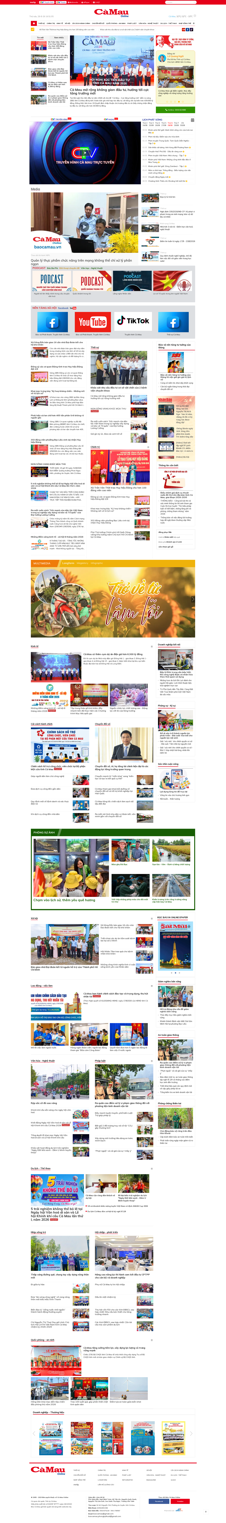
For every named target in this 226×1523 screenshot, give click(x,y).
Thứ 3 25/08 (151, 124)
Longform (68, 563)
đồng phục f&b (165, 532)
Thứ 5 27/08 (163, 124)
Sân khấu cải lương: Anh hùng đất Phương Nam (168, 147)
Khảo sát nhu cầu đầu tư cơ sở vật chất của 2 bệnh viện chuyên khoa (127, 30)
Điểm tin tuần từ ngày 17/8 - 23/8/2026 (177, 241)
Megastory (82, 563)
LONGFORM (102, 1480)
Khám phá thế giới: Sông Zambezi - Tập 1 (166, 166)
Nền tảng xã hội (44, 307)
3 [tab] (175, 102)
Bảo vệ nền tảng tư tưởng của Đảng (175, 346)
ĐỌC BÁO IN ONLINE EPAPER (172, 917)
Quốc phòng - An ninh (115, 23)
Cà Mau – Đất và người (133, 334)
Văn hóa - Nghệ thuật (149, 23)
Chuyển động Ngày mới (158, 177)
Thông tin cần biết (168, 465)
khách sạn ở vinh (174, 542)
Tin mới (40, 37)
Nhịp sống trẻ (185, 23)
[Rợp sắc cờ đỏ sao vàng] (60, 1081)
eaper (87, 2)
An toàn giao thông (168, 1034)
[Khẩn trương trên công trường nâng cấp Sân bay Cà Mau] (171, 885)
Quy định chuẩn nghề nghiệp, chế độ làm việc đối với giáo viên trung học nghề (176, 258)
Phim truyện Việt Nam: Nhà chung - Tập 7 (166, 155)
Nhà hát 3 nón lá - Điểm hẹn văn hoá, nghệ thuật (176, 228)
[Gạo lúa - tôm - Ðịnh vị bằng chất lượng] (171, 850)
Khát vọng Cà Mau (167, 223)
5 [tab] (183, 102)
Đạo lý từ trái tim (167, 197)
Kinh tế (60, 23)
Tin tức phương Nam (52, 334)
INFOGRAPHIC (127, 1480)
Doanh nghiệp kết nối (169, 644)
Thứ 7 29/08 (176, 124)
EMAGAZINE (151, 1480)
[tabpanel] (175, 75)
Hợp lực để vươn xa (161, 293)
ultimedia (73, 2)
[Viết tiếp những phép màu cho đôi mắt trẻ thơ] (131, 885)
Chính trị (51, 23)
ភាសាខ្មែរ (33, 2)
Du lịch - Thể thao (168, 23)
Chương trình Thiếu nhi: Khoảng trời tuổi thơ (167, 181)
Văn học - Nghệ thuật (92, 268)
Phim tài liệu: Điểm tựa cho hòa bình (163, 137)
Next (152, 53)
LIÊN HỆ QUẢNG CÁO (106, 1485)
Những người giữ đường (83, 293)
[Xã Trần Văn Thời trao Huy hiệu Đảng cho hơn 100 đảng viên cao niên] (120, 467)
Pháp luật (132, 23)
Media (35, 189)
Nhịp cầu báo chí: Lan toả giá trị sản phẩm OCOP (132, 294)
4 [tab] (179, 102)
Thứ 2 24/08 (144, 124)
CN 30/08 (182, 124)
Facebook (159, 1501)
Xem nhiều (59, 37)
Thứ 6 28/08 (170, 124)
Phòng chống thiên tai (169, 1103)
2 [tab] (171, 102)
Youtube (180, 1501)
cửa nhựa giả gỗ (166, 547)
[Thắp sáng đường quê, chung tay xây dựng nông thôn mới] (60, 1253)
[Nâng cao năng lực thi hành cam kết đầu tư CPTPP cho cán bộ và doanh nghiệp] (124, 1253)
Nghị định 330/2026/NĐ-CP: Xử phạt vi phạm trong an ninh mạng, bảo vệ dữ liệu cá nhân (177, 214)
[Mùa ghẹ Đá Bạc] (131, 850)
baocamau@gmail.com (103, 1514)
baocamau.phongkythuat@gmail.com (104, 1516)
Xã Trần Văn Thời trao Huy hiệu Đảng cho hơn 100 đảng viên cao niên (66, 30)
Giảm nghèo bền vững (169, 981)
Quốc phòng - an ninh (42, 1339)
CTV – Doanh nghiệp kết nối (93, 334)
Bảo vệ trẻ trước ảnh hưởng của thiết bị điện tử (51, 294)
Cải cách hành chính (81, 23)
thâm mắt (169, 537)
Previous (72, 53)
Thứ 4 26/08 (157, 124)
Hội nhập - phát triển (106, 1232)
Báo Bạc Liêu (173, 334)
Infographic (97, 563)
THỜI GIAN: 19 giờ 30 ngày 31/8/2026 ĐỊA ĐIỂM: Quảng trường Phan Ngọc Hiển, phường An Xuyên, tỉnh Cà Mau (65, 470)
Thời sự (41, 23)
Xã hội (67, 23)
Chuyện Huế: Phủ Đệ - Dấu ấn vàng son (165, 151)
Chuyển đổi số (98, 23)
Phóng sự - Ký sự (167, 705)
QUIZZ (173, 1480)
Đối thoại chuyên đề (69, 268)
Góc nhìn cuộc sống (168, 764)
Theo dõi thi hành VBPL (40, 255)
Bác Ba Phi (52, 268)
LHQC (97, 2)
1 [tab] (167, 102)
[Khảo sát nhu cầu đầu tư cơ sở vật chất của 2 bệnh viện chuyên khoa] (119, 368)
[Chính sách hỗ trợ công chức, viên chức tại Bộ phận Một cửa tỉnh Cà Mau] (60, 745)
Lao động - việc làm (42, 985)
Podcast (39, 268)
